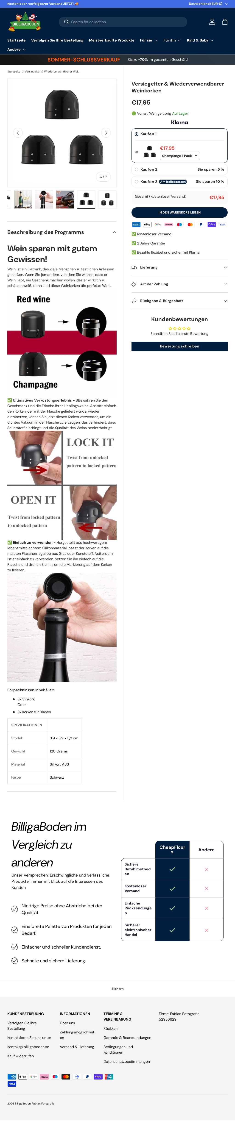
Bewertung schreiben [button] (179, 346)
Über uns (67, 1023)
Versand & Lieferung (77, 1046)
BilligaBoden (23, 1103)
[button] (225, 22)
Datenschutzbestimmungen (127, 1061)
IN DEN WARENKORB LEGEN (180, 212)
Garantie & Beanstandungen (127, 1037)
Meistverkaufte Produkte (111, 40)
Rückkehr (111, 1028)
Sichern (118, 989)
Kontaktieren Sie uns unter (29, 1037)
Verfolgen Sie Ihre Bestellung (57, 40)
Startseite (16, 40)
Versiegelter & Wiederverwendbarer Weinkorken (52, 71)
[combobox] (123, 22)
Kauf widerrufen (20, 1056)
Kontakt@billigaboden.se (28, 1046)
